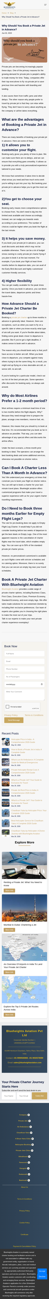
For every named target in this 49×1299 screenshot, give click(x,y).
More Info (9, 891)
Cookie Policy (25, 1223)
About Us (24, 1187)
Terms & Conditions (34, 715)
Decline (42, 1277)
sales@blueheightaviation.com (27, 1063)
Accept (42, 1271)
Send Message (14, 720)
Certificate (24, 1234)
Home (4, 13)
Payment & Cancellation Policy (24, 1246)
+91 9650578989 (36, 1058)
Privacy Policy (11, 715)
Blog (11, 13)
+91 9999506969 (20, 1058)
